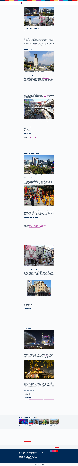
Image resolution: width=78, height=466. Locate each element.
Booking (35, 44)
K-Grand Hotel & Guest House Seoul (33, 225)
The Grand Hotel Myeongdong (33, 312)
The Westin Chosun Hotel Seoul (44, 228)
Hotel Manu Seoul (38, 227)
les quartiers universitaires (44, 37)
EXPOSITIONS (29, 452)
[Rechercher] (58, 0)
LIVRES (29, 455)
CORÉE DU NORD (26, 452)
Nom (25, 433)
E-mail (35, 433)
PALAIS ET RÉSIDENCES (26, 457)
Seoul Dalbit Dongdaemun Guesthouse (49, 399)
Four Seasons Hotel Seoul (32, 137)
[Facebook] (51, 451)
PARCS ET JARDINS (34, 457)
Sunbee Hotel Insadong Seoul (33, 136)
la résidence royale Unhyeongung (47, 78)
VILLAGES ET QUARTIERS (29, 460)
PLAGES (20, 458)
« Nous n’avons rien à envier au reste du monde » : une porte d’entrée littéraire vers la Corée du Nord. (33, 425)
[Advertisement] (39, 87)
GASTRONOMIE (27, 453)
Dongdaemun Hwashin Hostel (33, 399)
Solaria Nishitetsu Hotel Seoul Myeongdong (42, 312)
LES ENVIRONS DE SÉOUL (23, 455)
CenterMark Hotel (39, 136)
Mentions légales (41, 451)
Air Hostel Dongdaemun (40, 399)
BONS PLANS (21, 452)
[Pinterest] (55, 451)
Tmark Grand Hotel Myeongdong (39, 226)
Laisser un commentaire (27, 441)
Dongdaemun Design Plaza (45, 355)
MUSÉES (20, 457)
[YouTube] (57, 451)
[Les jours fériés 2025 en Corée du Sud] (44, 421)
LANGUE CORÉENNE (33, 453)
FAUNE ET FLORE (32, 452)
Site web (46, 433)
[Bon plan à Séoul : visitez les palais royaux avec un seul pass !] (54, 421)
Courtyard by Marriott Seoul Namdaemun (34, 228)
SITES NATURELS (24, 458)
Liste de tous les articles (42, 452)
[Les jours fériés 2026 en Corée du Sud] (23, 421)
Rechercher (56, 447)
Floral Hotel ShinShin (31, 226)
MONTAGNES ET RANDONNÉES (28, 456)
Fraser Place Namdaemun (32, 227)
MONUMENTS (35, 456)
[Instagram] (53, 451)
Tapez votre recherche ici (22, 446)
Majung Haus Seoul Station (42, 225)
